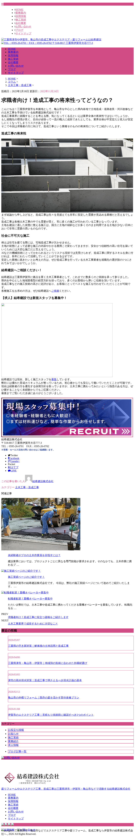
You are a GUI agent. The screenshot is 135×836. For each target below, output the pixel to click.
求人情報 (13, 745)
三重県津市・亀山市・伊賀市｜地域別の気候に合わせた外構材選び (47, 663)
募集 (54, 379)
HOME (19, 9)
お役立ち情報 (16, 730)
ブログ (19, 30)
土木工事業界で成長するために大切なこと (33, 623)
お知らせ (13, 733)
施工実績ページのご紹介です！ (26, 577)
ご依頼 (55, 290)
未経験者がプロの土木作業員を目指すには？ (34, 555)
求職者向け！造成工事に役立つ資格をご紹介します (38, 617)
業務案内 (20, 12)
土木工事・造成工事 (20, 85)
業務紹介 (13, 741)
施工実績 (20, 19)
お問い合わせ (23, 26)
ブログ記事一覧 (17, 751)
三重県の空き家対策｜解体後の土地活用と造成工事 (38, 645)
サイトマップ (23, 33)
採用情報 (20, 16)
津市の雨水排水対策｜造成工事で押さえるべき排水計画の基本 (45, 680)
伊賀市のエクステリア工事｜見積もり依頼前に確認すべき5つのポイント (51, 714)
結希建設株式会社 (43, 481)
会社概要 (20, 23)
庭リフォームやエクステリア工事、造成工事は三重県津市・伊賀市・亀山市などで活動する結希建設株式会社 (65, 788)
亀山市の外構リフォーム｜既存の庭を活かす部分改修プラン (43, 697)
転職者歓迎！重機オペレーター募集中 (30, 598)
